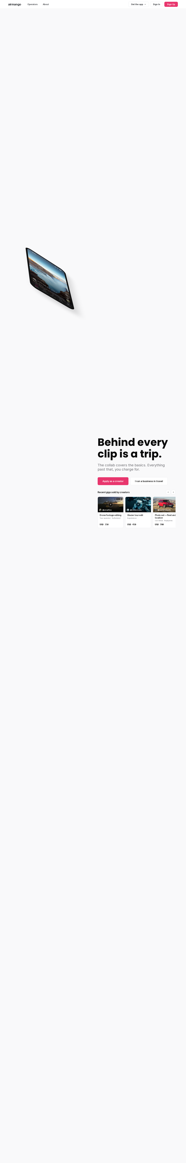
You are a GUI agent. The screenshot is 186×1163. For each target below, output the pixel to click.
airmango (14, 4)
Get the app (137, 4)
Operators (32, 4)
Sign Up (171, 4)
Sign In (156, 4)
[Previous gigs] (168, 492)
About (46, 4)
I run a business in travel (149, 481)
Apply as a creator (113, 481)
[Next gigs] (173, 492)
